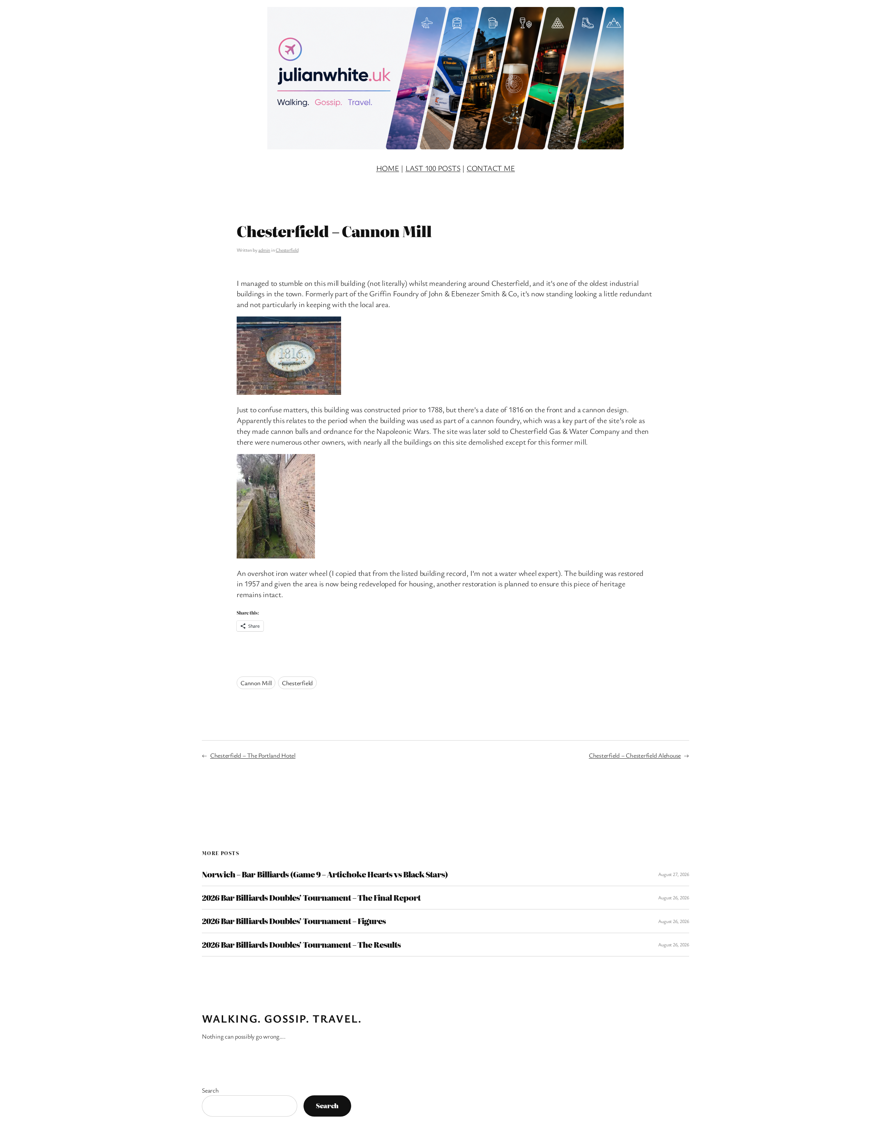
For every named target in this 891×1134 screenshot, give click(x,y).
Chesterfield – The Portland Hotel (252, 755)
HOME (387, 168)
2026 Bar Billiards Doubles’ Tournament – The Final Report (311, 897)
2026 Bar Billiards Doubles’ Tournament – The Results (301, 944)
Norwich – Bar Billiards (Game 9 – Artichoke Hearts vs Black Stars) (325, 874)
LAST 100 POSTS (432, 168)
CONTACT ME (491, 168)
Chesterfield (287, 250)
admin (264, 250)
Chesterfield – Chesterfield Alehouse (635, 755)
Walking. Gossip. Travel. (281, 1018)
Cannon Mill (256, 683)
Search (210, 1090)
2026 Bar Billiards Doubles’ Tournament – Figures (294, 920)
